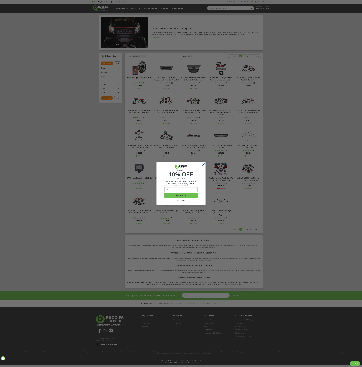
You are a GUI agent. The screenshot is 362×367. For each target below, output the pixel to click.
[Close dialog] (203, 164)
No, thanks (181, 200)
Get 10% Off (181, 195)
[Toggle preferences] (3, 358)
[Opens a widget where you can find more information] (355, 363)
